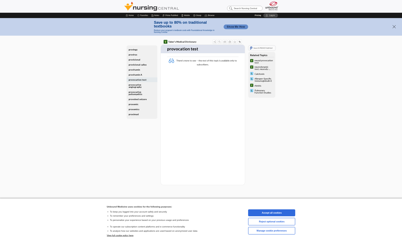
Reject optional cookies (272, 221)
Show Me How (236, 26)
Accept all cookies (272, 212)
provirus (133, 54)
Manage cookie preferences (272, 230)
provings (133, 49)
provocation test (138, 79)
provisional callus (138, 64)
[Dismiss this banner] (394, 26)
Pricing (258, 15)
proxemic (133, 104)
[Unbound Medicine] (272, 6)
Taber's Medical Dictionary (182, 41)
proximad (134, 114)
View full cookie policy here (120, 235)
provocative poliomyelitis (135, 93)
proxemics (134, 109)
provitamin (134, 69)
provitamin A (135, 74)
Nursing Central (163, 6)
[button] (210, 15)
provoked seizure (138, 99)
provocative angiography (135, 85)
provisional (134, 59)
